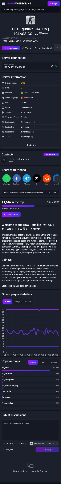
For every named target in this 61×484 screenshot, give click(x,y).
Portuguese (28, 98)
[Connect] (56, 66)
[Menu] (3, 3)
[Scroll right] (57, 47)
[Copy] (52, 66)
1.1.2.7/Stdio (26, 112)
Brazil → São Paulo (31, 93)
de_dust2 (24, 103)
